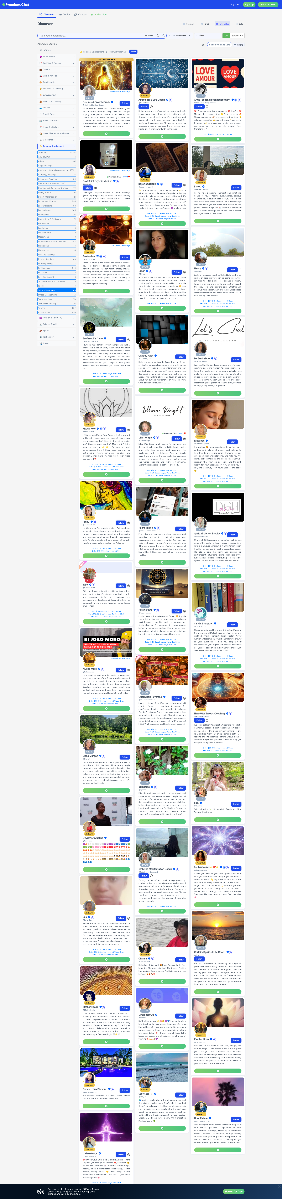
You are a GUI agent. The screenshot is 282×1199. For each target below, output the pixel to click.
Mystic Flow (89, 428)
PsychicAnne (146, 609)
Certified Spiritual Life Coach (210, 952)
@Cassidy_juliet (145, 358)
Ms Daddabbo (202, 358)
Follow (133, 51)
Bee (85, 917)
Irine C (198, 186)
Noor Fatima (201, 1118)
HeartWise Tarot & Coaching (209, 713)
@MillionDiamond (90, 1092)
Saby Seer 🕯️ (146, 1093)
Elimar (142, 271)
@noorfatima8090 (202, 1121)
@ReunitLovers (89, 588)
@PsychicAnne (145, 613)
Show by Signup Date (219, 44)
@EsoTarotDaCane (90, 341)
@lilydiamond (144, 961)
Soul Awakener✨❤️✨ (206, 867)
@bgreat (142, 790)
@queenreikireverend (148, 700)
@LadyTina (87, 841)
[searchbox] (212, 35)
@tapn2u (142, 1017)
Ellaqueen (199, 440)
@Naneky (198, 271)
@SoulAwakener (200, 870)
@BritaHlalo (87, 920)
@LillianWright (144, 440)
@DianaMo (87, 759)
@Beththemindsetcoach (148, 872)
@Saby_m (142, 1097)
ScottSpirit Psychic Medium (98, 181)
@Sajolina (198, 806)
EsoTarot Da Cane (93, 338)
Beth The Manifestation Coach (155, 869)
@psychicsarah (89, 259)
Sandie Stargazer (203, 623)
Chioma (143, 958)
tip (168, 721)
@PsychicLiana (200, 1042)
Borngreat (144, 786)
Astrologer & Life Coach (152, 99)
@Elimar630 (144, 274)
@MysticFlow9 (88, 432)
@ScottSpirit (88, 184)
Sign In (235, 4)
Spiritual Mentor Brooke (207, 533)
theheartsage (90, 1153)
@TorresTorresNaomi (147, 531)
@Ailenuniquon (89, 525)
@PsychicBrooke (201, 536)
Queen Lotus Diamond (95, 1089)
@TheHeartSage (89, 1156)
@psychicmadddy (146, 187)
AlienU (86, 521)
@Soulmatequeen (201, 443)
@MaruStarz (144, 103)
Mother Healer (91, 1007)
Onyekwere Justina (93, 838)
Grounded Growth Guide (96, 102)
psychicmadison (147, 184)
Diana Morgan (91, 756)
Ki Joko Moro (90, 668)
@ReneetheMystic (201, 189)
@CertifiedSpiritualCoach (93, 105)
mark (86, 584)
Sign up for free (234, 1191)
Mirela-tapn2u (146, 1014)
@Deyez (197, 955)
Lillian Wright (146, 437)
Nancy (198, 268)
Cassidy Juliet (146, 355)
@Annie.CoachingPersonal (205, 103)
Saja (196, 802)
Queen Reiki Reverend (151, 697)
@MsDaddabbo (200, 361)
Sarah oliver (89, 256)
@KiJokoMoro (88, 672)
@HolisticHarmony (201, 716)
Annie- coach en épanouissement (212, 99)
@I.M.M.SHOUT (200, 626)
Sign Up (249, 4)
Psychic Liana (201, 1039)
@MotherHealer (89, 1010)
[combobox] (207, 36)
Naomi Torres (146, 527)
